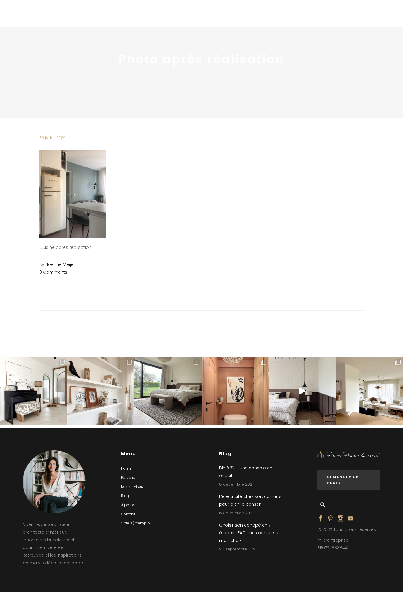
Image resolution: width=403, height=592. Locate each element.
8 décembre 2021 (236, 484)
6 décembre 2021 (236, 513)
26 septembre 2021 (238, 549)
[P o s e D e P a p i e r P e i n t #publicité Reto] (302, 391)
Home (126, 468)
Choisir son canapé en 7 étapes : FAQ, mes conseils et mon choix (250, 532)
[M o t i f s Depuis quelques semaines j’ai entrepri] (33, 391)
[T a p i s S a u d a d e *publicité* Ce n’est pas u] (168, 391)
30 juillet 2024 (52, 137)
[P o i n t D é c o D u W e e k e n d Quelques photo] (235, 391)
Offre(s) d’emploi (136, 523)
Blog (125, 495)
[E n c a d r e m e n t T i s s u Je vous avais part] (101, 391)
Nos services (132, 486)
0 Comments (53, 272)
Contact (128, 514)
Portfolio (128, 477)
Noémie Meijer (60, 264)
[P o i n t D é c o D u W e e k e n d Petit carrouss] (369, 391)
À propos (129, 504)
